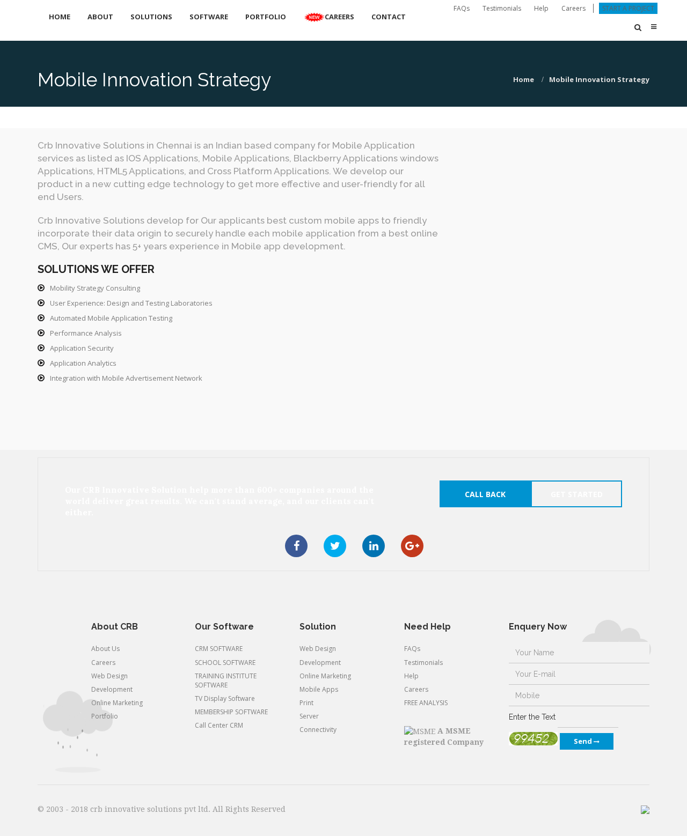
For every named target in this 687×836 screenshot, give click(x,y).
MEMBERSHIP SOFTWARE (231, 711)
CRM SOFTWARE (219, 648)
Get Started (577, 494)
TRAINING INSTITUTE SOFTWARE (226, 680)
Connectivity (318, 729)
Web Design (109, 675)
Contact (388, 16)
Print (306, 702)
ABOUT (100, 16)
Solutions (151, 16)
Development (112, 689)
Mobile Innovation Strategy (599, 79)
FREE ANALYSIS (426, 702)
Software (208, 16)
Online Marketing (117, 702)
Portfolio (265, 16)
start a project (628, 8)
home (523, 79)
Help (541, 8)
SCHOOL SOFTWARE (225, 662)
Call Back (485, 494)
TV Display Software (225, 698)
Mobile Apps (318, 689)
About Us (105, 648)
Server (309, 716)
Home (59, 16)
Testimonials (502, 8)
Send (584, 741)
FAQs (462, 8)
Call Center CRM (219, 725)
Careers (573, 8)
